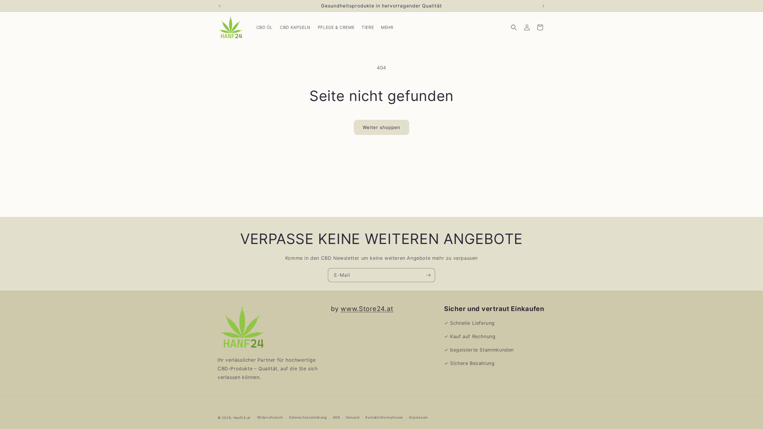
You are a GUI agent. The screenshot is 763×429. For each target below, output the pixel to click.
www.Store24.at (367, 309)
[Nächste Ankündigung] (543, 6)
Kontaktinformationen (384, 417)
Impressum (418, 417)
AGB (336, 417)
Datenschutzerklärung (308, 417)
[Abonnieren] (428, 275)
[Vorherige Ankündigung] (219, 6)
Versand (352, 417)
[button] (513, 27)
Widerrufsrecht (270, 417)
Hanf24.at (241, 418)
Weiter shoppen (381, 127)
